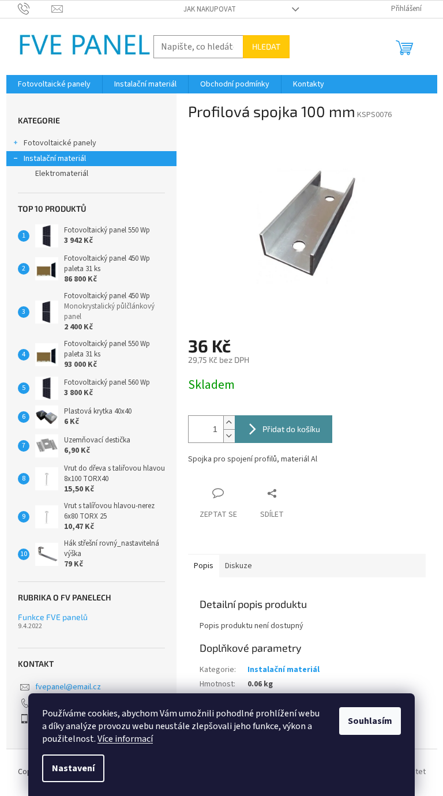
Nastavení (73, 768)
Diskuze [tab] (238, 566)
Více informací (125, 739)
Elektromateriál (61, 173)
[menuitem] (54, 84)
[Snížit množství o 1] (229, 435)
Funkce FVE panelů (53, 617)
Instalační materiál (55, 158)
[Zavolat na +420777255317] (35, 8)
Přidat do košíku (291, 429)
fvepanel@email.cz (68, 687)
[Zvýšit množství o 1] (229, 422)
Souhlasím (370, 721)
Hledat (266, 46)
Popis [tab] (203, 566)
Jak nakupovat (209, 9)
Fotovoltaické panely (60, 143)
